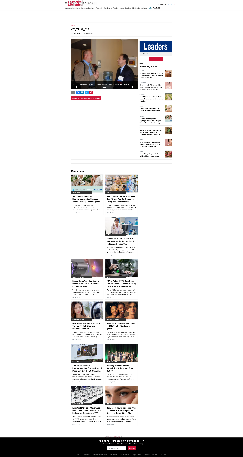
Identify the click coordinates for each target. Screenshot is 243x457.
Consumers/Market (78, 319)
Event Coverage (77, 361)
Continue (132, 448)
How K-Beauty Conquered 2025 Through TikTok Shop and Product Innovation (86, 326)
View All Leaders (156, 59)
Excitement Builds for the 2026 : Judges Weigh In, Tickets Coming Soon (120, 241)
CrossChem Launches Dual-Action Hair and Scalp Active (150, 110)
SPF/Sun (142, 70)
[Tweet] (87, 92)
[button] (76, 87)
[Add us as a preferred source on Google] (91, 92)
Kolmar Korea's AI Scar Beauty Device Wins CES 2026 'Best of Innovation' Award (85, 283)
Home (73, 25)
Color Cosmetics (78, 277)
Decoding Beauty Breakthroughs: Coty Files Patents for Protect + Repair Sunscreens (152, 75)
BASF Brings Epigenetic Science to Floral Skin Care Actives (151, 155)
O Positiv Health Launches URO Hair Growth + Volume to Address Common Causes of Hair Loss (151, 133)
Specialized (143, 82)
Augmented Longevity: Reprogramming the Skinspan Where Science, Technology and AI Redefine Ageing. (151, 121)
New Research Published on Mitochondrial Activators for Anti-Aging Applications (150, 144)
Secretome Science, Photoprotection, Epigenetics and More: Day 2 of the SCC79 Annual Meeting (87, 368)
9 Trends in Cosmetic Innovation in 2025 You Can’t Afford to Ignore (121, 326)
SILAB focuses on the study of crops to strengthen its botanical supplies (151, 99)
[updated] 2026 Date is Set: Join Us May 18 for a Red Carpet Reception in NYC (86, 410)
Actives (142, 106)
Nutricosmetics (144, 128)
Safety (109, 192)
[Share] (78, 92)
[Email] (73, 92)
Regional (110, 404)
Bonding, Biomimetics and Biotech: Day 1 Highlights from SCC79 (120, 368)
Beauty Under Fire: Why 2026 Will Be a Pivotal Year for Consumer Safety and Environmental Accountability (121, 199)
